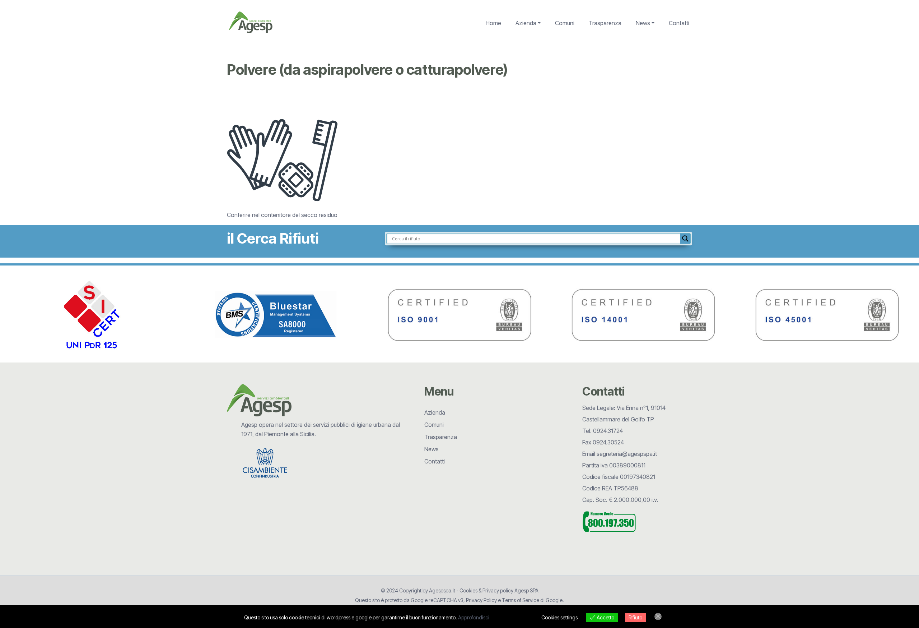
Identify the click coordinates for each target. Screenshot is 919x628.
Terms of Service (520, 600)
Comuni (564, 23)
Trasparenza (605, 23)
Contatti (679, 23)
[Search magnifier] (685, 239)
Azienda (526, 23)
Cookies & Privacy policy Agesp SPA (499, 590)
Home (493, 23)
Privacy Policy (481, 600)
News (643, 23)
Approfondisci (473, 617)
